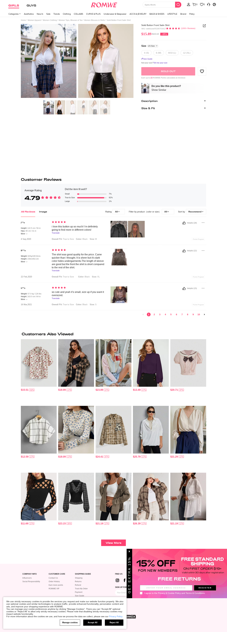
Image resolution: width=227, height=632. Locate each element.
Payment (78, 592)
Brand (183, 14)
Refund (78, 585)
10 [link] (199, 314)
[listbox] (188, 4)
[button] (202, 71)
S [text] (93, 304)
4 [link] (165, 314)
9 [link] (193, 314)
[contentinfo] (24, 389)
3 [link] (159, 314)
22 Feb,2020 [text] (26, 277)
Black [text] (82, 239)
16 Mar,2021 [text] (26, 304)
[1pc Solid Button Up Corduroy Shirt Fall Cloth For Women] (113, 496)
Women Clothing (50, 20)
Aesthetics (29, 14)
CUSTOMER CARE (57, 574)
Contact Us (53, 578)
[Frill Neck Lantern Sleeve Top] (151, 363)
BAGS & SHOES (156, 14)
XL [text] (96, 277)
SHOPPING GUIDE (83, 574)
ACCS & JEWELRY (138, 14)
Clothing (67, 14)
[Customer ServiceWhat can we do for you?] (208, 4)
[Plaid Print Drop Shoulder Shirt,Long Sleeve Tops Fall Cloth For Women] (76, 363)
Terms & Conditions (195, 593)
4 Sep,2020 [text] (26, 239)
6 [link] (176, 314)
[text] (78, 222)
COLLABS (78, 14)
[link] (143, 314)
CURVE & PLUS (93, 14)
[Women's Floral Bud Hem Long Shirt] (151, 430)
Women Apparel (34, 20)
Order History (54, 581)
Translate (56, 233)
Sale (48, 14)
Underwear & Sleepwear (115, 14)
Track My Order (81, 589)
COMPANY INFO (29, 574)
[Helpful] (184, 223)
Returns (78, 581)
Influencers (27, 578)
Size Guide (79, 596)
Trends (56, 14)
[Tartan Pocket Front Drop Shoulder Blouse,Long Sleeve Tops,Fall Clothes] (151, 496)
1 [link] (148, 314)
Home (23, 20)
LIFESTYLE (172, 14)
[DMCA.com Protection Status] (130, 616)
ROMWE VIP (54, 589)
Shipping (78, 578)
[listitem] (39, 371)
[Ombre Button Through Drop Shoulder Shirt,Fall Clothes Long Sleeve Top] (113, 363)
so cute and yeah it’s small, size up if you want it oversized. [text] (78, 294)
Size (148, 45)
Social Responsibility (31, 581)
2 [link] (154, 314)
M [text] (93, 239)
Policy (192, 14)
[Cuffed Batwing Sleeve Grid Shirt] (39, 430)
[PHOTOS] (77, 61)
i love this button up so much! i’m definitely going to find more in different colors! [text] (75, 228)
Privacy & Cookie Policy (169, 593)
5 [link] (171, 314)
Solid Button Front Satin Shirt (155, 25)
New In (40, 14)
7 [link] (182, 314)
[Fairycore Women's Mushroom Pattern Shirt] (39, 363)
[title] (113, 334)
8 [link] (187, 314)
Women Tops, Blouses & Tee (70, 20)
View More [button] (113, 542)
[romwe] (104, 4)
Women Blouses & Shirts (94, 20)
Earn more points (56, 585)
